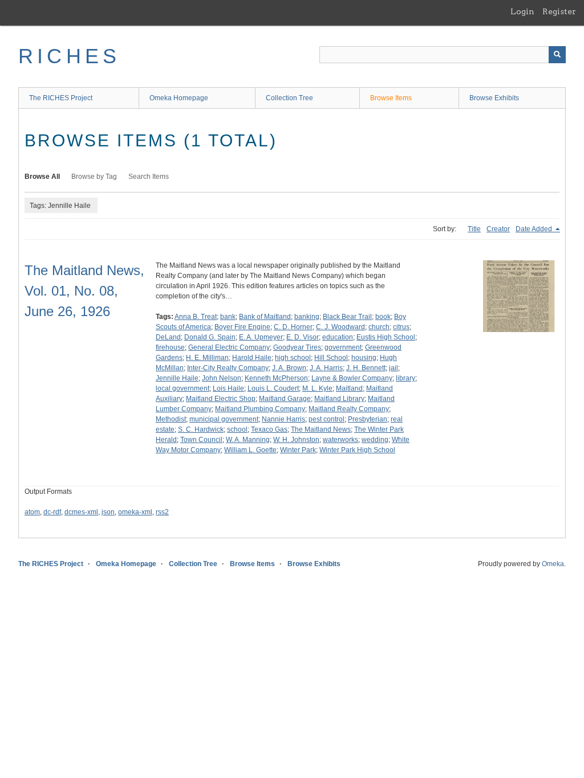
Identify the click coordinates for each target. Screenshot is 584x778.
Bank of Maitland (265, 317)
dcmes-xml (81, 512)
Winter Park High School (357, 450)
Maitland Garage (285, 399)
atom (32, 512)
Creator (498, 229)
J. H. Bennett (366, 368)
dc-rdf (52, 512)
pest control (326, 419)
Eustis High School (385, 337)
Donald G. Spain (210, 337)
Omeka (553, 564)
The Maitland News (321, 429)
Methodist (171, 419)
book (383, 317)
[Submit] (557, 54)
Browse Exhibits (494, 98)
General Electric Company (229, 347)
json (108, 512)
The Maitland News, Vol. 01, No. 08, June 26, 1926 (84, 291)
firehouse (170, 347)
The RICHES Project (60, 98)
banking (306, 317)
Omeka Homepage (178, 98)
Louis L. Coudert (273, 388)
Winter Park (298, 450)
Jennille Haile (177, 378)
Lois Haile (228, 388)
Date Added (535, 229)
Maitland (349, 388)
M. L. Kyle (317, 388)
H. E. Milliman (207, 358)
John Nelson (221, 378)
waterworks (340, 440)
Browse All (42, 177)
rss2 (162, 512)
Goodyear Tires (297, 347)
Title (474, 229)
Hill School (331, 358)
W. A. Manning (248, 440)
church (379, 327)
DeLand (168, 337)
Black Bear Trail (347, 317)
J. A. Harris (326, 368)
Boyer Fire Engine (242, 327)
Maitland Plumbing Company (260, 409)
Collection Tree (289, 98)
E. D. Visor (302, 337)
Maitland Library (339, 399)
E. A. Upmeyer (261, 337)
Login (522, 11)
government (343, 347)
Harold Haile (251, 358)
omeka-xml (135, 512)
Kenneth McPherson (276, 378)
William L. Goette (250, 450)
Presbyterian (367, 419)
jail (393, 368)
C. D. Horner (293, 327)
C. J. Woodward (340, 327)
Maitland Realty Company (349, 409)
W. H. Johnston (296, 440)
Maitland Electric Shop (221, 399)
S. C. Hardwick (201, 429)
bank (228, 317)
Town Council (201, 440)
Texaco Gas (269, 429)
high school (293, 358)
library (405, 378)
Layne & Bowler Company (351, 378)
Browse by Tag (94, 177)
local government (182, 388)
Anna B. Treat (196, 317)
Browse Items (391, 98)
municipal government (223, 419)
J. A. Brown (289, 368)
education (337, 337)
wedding (375, 440)
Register (559, 11)
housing (363, 358)
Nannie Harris (283, 419)
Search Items (148, 177)
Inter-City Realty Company (228, 368)
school (237, 429)
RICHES (69, 56)
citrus (401, 327)
